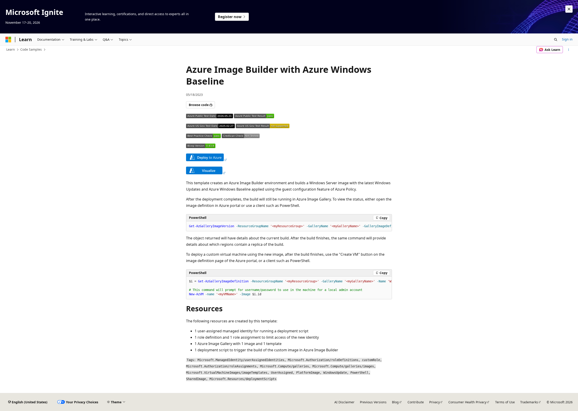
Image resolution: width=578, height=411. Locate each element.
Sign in (567, 39)
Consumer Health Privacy (467, 402)
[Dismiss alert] (569, 9)
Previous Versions (373, 402)
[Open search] (555, 39)
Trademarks (529, 402)
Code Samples (31, 49)
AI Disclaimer (344, 402)
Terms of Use (505, 402)
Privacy (434, 402)
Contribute (416, 402)
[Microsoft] (8, 40)
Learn (10, 49)
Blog (395, 402)
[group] (289, 226)
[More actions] (569, 49)
